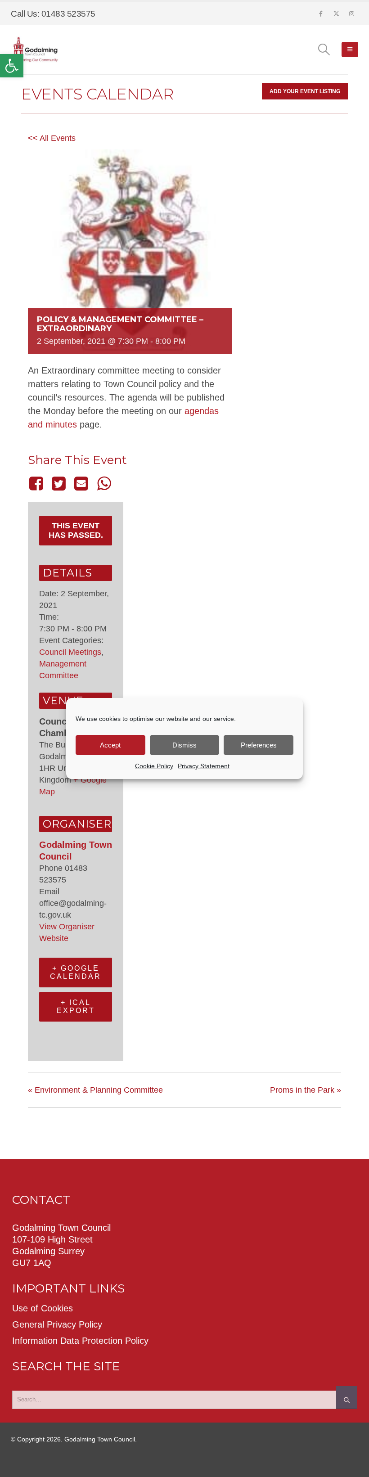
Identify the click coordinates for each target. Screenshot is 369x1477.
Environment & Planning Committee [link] (95, 1089)
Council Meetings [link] (70, 652)
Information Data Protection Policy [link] (80, 1341)
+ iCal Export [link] (76, 1006)
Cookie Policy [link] (154, 766)
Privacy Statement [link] (204, 766)
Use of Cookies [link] (42, 1308)
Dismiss (184, 745)
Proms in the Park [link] (305, 1089)
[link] (11, 65)
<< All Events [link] (52, 138)
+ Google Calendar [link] (75, 972)
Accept (110, 745)
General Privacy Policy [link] (57, 1324)
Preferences (259, 745)
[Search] (346, 1397)
